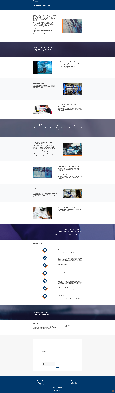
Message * (43, 355)
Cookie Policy (59, 390)
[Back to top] (113, 391)
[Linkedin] (57, 384)
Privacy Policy (55, 390)
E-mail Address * (44, 351)
